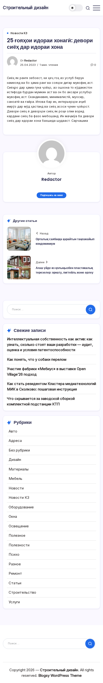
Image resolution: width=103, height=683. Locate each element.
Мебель (15, 478)
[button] (76, 7)
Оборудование (21, 507)
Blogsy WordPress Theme (60, 675)
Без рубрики (19, 450)
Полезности (19, 545)
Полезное (17, 535)
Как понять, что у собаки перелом (36, 359)
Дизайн (15, 459)
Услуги (14, 602)
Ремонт (15, 573)
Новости (16, 488)
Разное (15, 564)
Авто (13, 431)
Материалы (19, 469)
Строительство (22, 592)
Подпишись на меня (51, 195)
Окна (13, 516)
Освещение (19, 526)
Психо (14, 554)
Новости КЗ (19, 497)
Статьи (15, 583)
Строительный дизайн (25, 7)
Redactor (30, 60)
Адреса (15, 440)
